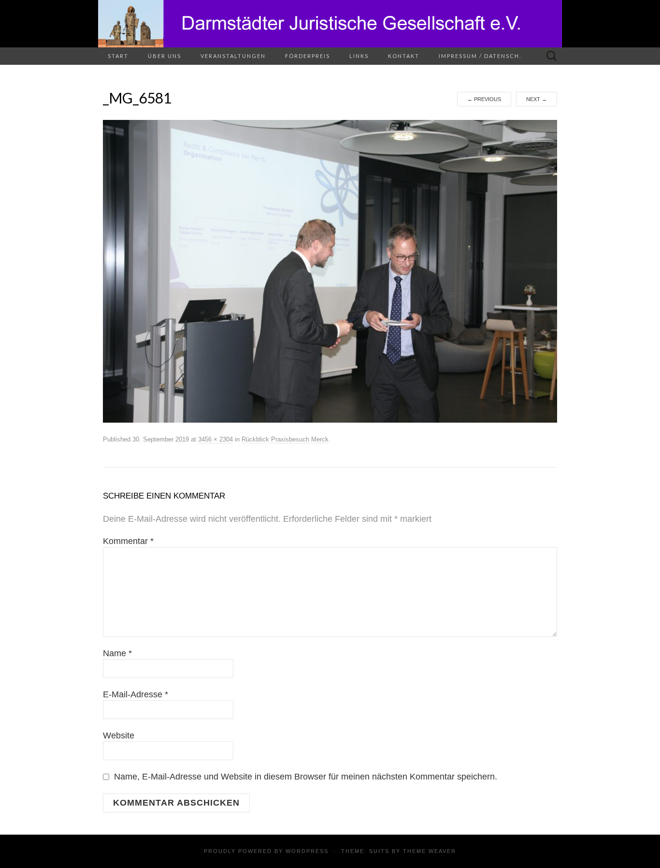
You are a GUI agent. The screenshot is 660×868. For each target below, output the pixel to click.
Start (118, 56)
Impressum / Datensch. (480, 56)
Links (359, 56)
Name (117, 653)
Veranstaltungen (233, 56)
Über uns (164, 56)
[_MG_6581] (330, 271)
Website (118, 735)
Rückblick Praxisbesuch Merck (285, 439)
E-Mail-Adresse (135, 694)
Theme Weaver (429, 851)
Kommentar (128, 541)
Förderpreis (307, 56)
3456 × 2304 (215, 439)
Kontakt (403, 56)
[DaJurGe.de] (330, 23)
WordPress (307, 851)
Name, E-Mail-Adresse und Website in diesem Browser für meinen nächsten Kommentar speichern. (305, 776)
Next (536, 99)
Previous (484, 99)
